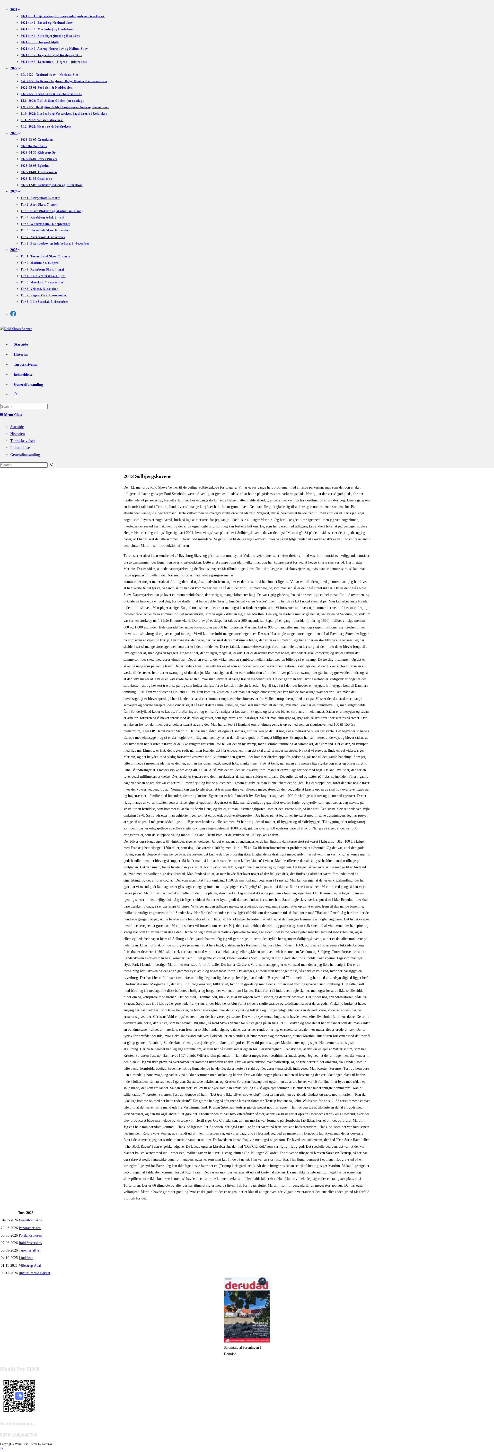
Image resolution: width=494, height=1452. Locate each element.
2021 (13, 10)
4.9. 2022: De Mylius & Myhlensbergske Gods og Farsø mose (65, 107)
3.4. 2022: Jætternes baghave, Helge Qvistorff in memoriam (64, 81)
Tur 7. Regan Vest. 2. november (44, 295)
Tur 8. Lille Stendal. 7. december (44, 302)
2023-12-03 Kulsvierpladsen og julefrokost (52, 185)
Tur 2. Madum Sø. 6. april (40, 263)
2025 (13, 250)
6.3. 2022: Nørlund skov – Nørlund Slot (49, 75)
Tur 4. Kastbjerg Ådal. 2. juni (42, 217)
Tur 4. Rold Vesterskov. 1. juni (43, 276)
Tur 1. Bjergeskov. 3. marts (40, 198)
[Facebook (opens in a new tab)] (13, 314)
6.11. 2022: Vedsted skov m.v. (42, 120)
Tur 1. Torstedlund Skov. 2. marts (45, 256)
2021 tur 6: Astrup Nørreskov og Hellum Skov (54, 49)
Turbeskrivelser (22, 441)
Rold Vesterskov (30, 1243)
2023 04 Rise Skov (34, 146)
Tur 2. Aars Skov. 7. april (39, 204)
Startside (17, 427)
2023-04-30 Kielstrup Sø (38, 152)
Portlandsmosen (30, 1235)
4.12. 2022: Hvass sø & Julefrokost (46, 126)
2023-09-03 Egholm (35, 165)
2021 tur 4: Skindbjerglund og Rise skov (50, 36)
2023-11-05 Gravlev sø (37, 178)
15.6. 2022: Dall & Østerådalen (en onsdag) (52, 101)
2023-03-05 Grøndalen (37, 139)
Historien (17, 434)
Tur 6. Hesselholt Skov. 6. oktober (45, 230)
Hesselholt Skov (30, 1220)
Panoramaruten (30, 1228)
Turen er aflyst (29, 1250)
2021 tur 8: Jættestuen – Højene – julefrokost (54, 62)
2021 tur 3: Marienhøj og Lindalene (47, 29)
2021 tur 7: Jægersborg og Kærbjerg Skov (51, 55)
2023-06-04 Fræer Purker (39, 159)
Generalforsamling (25, 454)
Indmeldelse (20, 448)
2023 (13, 133)
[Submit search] (52, 465)
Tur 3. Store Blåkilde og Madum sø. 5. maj (52, 211)
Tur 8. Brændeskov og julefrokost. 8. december (55, 243)
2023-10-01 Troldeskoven (39, 172)
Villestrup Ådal (30, 1266)
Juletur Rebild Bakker (34, 1273)
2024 (13, 191)
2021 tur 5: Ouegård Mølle (40, 42)
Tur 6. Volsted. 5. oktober (39, 289)
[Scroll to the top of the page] (1, 1449)
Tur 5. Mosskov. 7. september (42, 282)
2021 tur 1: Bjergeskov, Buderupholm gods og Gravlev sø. (63, 16)
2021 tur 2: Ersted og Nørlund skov (47, 22)
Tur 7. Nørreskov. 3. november (43, 237)
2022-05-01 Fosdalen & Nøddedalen (47, 87)
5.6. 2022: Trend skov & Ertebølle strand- (51, 94)
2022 (13, 68)
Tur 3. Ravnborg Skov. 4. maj (42, 269)
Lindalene (26, 1258)
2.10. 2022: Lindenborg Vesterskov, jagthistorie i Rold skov (64, 113)
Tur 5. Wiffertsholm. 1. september (45, 224)
